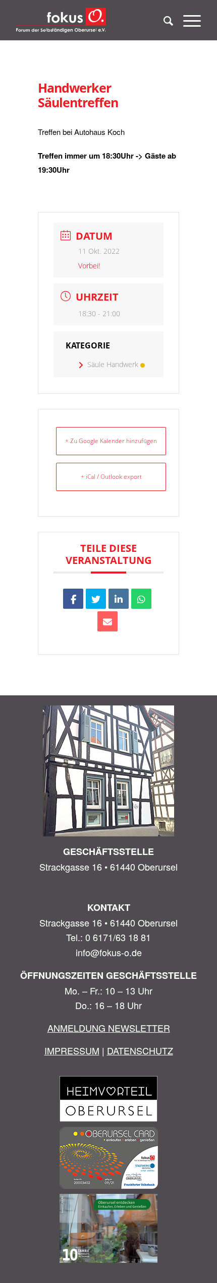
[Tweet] (96, 599)
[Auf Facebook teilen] (73, 599)
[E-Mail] (107, 621)
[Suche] (163, 20)
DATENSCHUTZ (140, 1050)
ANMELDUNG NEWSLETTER (108, 1027)
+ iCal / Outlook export (111, 476)
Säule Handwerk (112, 364)
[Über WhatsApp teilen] (141, 599)
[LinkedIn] (118, 599)
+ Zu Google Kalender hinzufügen (111, 441)
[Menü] (187, 20)
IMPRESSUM (71, 1050)
